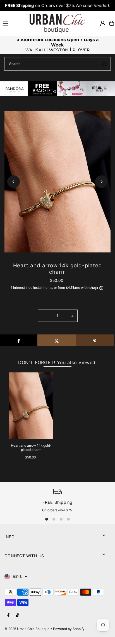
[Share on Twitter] (56, 340)
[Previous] (13, 181)
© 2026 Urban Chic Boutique (26, 629)
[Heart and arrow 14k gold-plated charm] (31, 405)
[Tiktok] (17, 615)
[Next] (101, 181)
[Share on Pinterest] (95, 340)
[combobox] (57, 64)
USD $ (16, 577)
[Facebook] (8, 615)
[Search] (104, 64)
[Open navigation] (13, 23)
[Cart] (111, 23)
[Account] (102, 23)
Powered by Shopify (69, 629)
